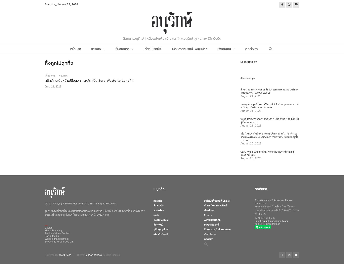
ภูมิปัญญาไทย (160, 229)
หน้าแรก (75, 49)
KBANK (63, 76)
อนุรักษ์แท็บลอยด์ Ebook (217, 201)
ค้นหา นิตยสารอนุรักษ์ (215, 205)
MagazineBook (94, 255)
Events (208, 215)
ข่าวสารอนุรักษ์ (211, 225)
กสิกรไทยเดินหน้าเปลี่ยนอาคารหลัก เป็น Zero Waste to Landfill (89, 80)
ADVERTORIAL (212, 220)
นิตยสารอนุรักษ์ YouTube (189, 49)
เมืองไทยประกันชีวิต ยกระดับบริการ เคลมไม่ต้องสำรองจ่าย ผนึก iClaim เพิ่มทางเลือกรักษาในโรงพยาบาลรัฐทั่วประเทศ (269, 137)
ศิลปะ (156, 215)
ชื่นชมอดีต (122, 49)
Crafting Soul (160, 220)
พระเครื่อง (158, 210)
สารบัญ (96, 49)
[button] (271, 49)
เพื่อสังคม (224, 49)
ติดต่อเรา (251, 49)
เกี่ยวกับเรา (210, 234)
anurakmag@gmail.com (275, 221)
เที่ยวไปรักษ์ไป (153, 49)
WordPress (65, 255)
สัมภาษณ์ (158, 225)
